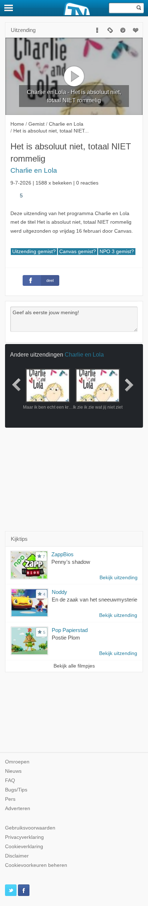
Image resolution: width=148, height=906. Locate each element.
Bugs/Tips (16, 790)
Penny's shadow (70, 562)
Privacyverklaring (24, 837)
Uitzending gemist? (34, 251)
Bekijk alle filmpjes (74, 666)
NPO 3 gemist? (117, 251)
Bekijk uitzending (119, 577)
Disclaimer (17, 856)
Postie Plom (66, 638)
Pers (10, 799)
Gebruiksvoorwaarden (30, 828)
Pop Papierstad (70, 630)
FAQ (10, 780)
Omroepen (17, 762)
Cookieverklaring (24, 846)
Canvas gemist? (77, 251)
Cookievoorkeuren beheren (36, 865)
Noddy (59, 592)
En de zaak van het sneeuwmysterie (94, 599)
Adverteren (17, 808)
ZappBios (62, 554)
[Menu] (9, 8)
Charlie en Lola (33, 170)
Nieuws (13, 771)
